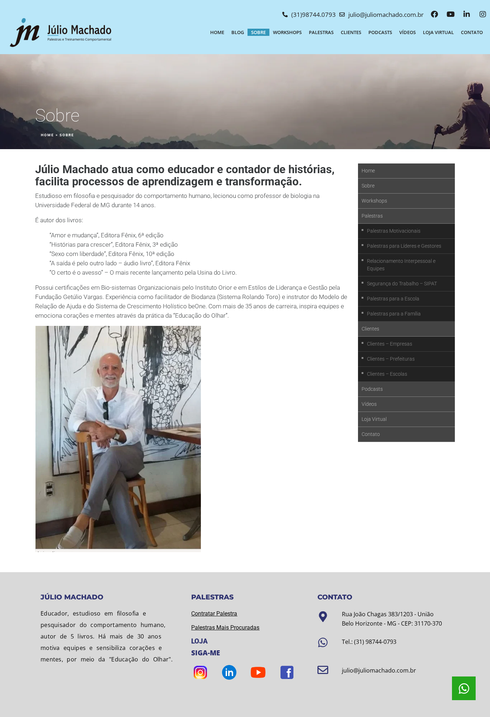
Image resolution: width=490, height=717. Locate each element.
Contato (472, 32)
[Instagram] (483, 14)
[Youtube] (450, 14)
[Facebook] (434, 14)
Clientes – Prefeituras (391, 359)
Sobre (258, 32)
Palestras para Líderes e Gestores (404, 246)
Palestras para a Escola (393, 298)
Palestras (321, 32)
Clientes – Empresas (389, 344)
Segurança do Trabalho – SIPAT (402, 283)
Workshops (287, 32)
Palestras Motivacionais (393, 231)
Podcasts (380, 32)
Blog (237, 32)
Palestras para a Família (394, 314)
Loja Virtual (438, 32)
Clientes (351, 32)
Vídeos (407, 32)
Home (217, 32)
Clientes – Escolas (387, 374)
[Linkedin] (467, 14)
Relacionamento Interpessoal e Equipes (401, 264)
